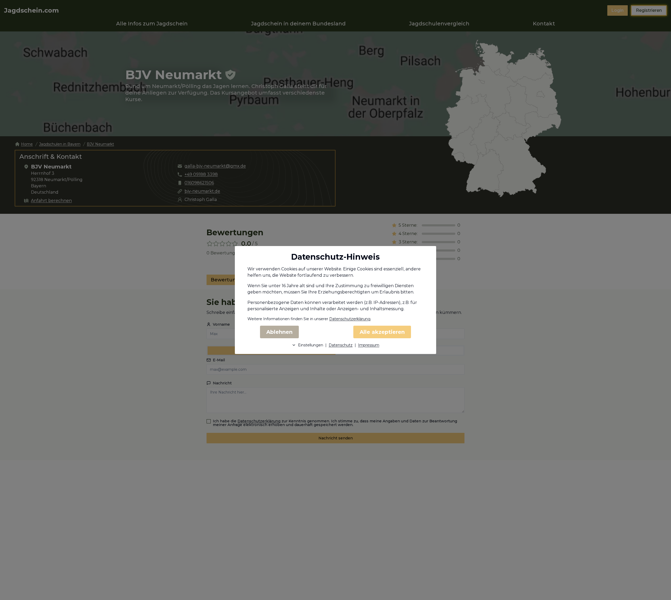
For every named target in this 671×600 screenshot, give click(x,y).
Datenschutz (341, 345)
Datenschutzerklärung (349, 319)
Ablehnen (279, 332)
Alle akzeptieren (382, 332)
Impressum (368, 345)
